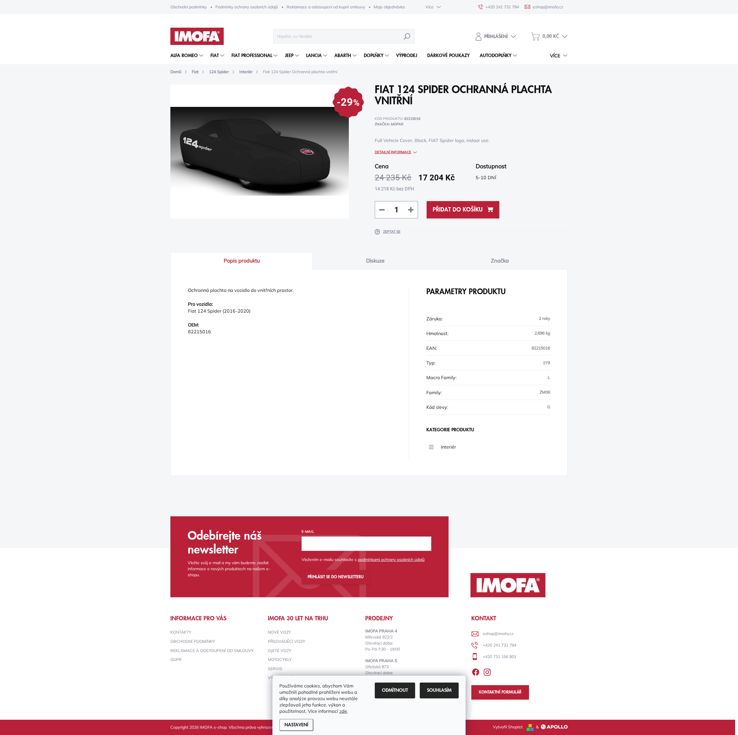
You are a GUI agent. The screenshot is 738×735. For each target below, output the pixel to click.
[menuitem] (187, 55)
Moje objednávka (389, 7)
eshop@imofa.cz (498, 633)
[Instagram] (487, 671)
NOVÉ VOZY (279, 632)
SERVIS (275, 668)
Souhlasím (439, 690)
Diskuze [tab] (375, 260)
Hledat (407, 36)
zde (343, 711)
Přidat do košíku (458, 210)
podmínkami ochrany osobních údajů (391, 559)
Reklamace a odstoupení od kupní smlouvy (326, 7)
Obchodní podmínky (188, 7)
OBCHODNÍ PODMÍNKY (192, 641)
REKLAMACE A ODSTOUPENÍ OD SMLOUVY (212, 650)
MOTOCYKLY (280, 659)
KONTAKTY (180, 632)
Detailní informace (393, 152)
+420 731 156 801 (499, 656)
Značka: (389, 124)
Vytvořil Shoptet (508, 727)
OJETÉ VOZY (279, 650)
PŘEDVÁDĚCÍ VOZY (286, 641)
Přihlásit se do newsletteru (336, 577)
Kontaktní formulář (500, 692)
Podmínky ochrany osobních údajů (246, 7)
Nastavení (296, 725)
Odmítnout (395, 690)
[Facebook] (475, 671)
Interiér (448, 447)
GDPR (176, 659)
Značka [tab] (500, 260)
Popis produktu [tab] (242, 260)
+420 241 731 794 (499, 645)
